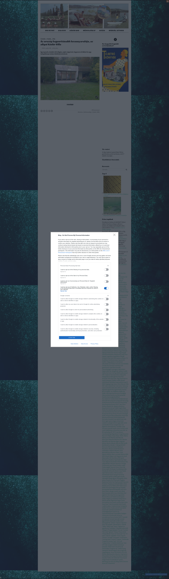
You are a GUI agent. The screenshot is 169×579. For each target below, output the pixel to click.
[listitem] (84, 266)
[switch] (106, 269)
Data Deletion (74, 343)
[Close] (115, 235)
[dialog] (84, 289)
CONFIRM (72, 337)
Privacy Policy (94, 343)
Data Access (84, 343)
